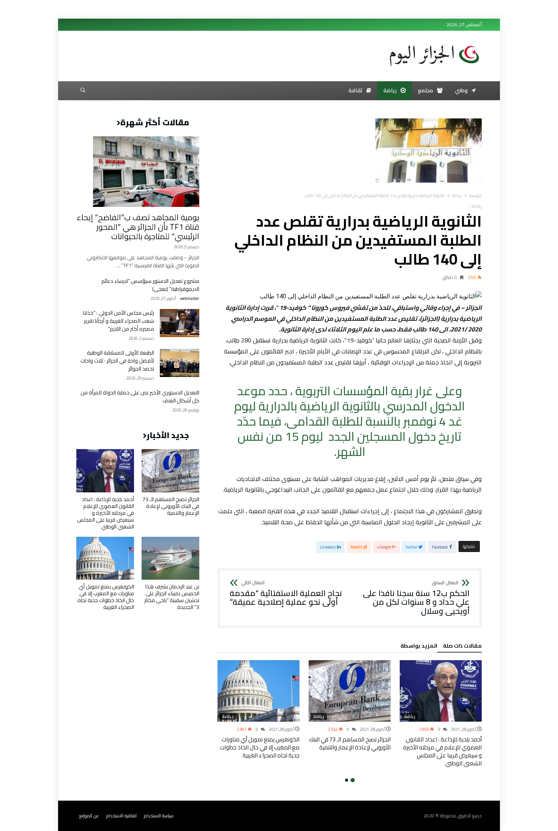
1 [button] (352, 780)
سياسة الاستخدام (158, 815)
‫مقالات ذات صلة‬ (462, 647)
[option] (441, 713)
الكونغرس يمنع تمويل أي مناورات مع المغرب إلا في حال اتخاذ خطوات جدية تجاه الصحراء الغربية (259, 747)
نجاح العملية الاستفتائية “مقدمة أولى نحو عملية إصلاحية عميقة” (286, 593)
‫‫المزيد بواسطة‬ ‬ (417, 647)
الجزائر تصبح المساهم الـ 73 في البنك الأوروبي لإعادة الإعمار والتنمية (350, 743)
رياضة (457, 195)
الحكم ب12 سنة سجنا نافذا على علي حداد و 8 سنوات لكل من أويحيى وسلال (416, 598)
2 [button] (346, 780)
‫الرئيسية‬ (475, 195)
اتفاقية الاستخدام (121, 815)
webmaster (189, 298)
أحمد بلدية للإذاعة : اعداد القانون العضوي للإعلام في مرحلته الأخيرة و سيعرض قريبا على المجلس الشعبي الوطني (442, 751)
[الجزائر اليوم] (434, 42)
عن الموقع (89, 815)
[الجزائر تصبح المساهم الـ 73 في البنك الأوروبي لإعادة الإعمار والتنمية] (350, 691)
